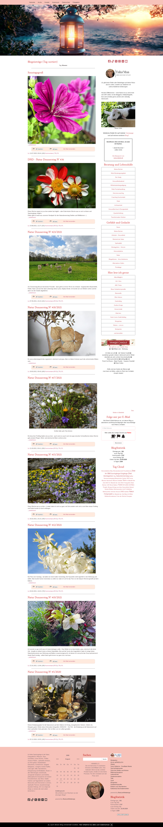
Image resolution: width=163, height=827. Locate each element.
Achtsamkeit (118, 205)
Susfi (112, 780)
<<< (57, 759)
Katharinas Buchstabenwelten (120, 788)
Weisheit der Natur (118, 239)
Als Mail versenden (69, 149)
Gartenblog (118, 301)
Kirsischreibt (118, 309)
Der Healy (118, 177)
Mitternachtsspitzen (117, 772)
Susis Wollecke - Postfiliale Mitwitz (121, 766)
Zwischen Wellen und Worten (119, 770)
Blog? (127, 135)
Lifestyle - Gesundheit (118, 235)
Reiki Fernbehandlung (118, 189)
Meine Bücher (118, 169)
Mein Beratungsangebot (118, 173)
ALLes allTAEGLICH (117, 762)
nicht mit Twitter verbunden (50, 148)
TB (55, 153)
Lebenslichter (115, 774)
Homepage (129, 133)
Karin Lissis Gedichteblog (118, 317)
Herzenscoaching (118, 193)
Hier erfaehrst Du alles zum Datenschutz (94, 825)
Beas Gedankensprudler (118, 289)
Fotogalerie (76, 2)
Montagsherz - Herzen (118, 247)
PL (58, 153)
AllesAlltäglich (118, 277)
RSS (55, 225)
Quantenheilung (118, 213)
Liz (29, 153)
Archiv (40, 2)
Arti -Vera (118, 281)
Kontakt (47, 2)
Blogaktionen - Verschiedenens (118, 259)
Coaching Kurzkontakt (118, 197)
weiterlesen (32, 145)
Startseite (32, 2)
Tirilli (112, 778)
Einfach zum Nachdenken (118, 786)
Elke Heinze (118, 297)
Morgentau (118, 321)
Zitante (113, 764)
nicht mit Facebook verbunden (33, 148)
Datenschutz (66, 2)
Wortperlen (118, 329)
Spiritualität (118, 243)
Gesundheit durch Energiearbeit (118, 209)
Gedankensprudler (116, 784)
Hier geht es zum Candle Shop (118, 347)
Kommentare (49, 153)
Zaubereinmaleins (116, 776)
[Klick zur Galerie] (63, 258)
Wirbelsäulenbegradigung (118, 185)
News (118, 227)
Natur (118, 255)
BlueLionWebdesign (69, 799)
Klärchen (118, 313)
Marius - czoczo (118, 325)
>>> (78, 759)
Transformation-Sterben (118, 217)
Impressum (55, 2)
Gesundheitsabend (118, 181)
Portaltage (118, 267)
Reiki (118, 201)
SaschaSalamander (117, 768)
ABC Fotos (118, 285)
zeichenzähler (118, 333)
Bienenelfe (118, 293)
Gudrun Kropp (118, 305)
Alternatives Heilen (118, 263)
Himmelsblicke (118, 251)
